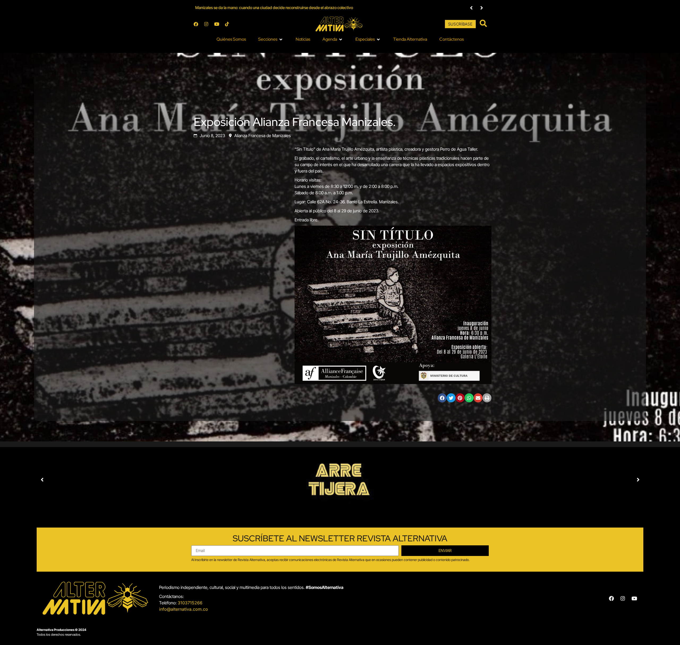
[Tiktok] (226, 24)
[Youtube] (216, 24)
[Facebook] (195, 24)
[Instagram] (206, 24)
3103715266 (190, 602)
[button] (271, 39)
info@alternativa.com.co (183, 609)
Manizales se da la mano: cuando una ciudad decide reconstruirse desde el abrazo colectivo (274, 7)
